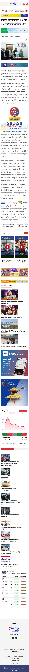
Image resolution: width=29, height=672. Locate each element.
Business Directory (15, 649)
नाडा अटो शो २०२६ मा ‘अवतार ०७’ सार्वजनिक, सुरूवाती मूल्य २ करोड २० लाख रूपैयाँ (10, 502)
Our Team (22, 649)
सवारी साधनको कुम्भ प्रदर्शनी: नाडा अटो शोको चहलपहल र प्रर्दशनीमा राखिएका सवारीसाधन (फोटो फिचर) (10, 463)
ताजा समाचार (7, 449)
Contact (6, 649)
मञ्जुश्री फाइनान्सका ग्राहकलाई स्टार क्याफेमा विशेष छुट (13, 346)
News (9, 649)
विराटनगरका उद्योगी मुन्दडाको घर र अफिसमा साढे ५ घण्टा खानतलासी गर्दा (21, 262)
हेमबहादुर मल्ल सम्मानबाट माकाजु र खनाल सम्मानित (12, 317)
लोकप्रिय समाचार (21, 449)
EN (24, 3)
